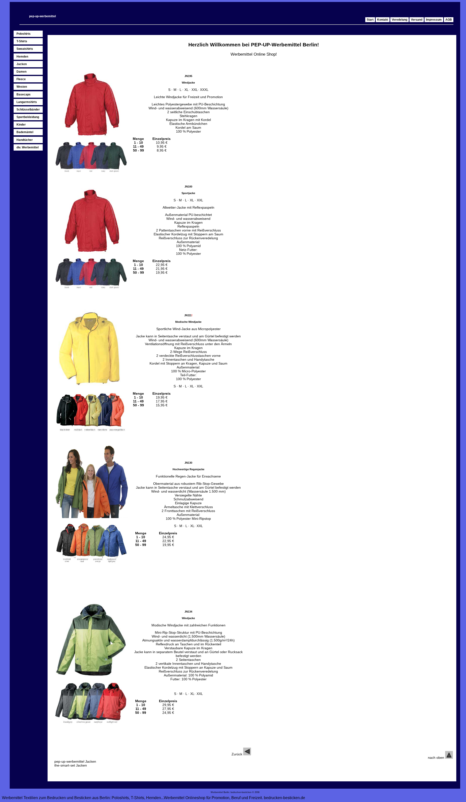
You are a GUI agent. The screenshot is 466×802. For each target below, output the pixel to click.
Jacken (22, 64)
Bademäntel (25, 132)
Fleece (21, 79)
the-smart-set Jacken (70, 765)
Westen (22, 86)
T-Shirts (22, 41)
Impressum (434, 19)
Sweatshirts (25, 49)
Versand (416, 19)
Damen (21, 71)
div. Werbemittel (28, 147)
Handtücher (25, 140)
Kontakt (382, 19)
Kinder (21, 124)
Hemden (22, 56)
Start (370, 19)
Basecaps (24, 94)
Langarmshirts (27, 102)
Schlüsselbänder (28, 109)
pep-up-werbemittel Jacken (75, 761)
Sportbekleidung (28, 117)
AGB (448, 19)
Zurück (237, 754)
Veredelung (399, 19)
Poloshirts (24, 33)
